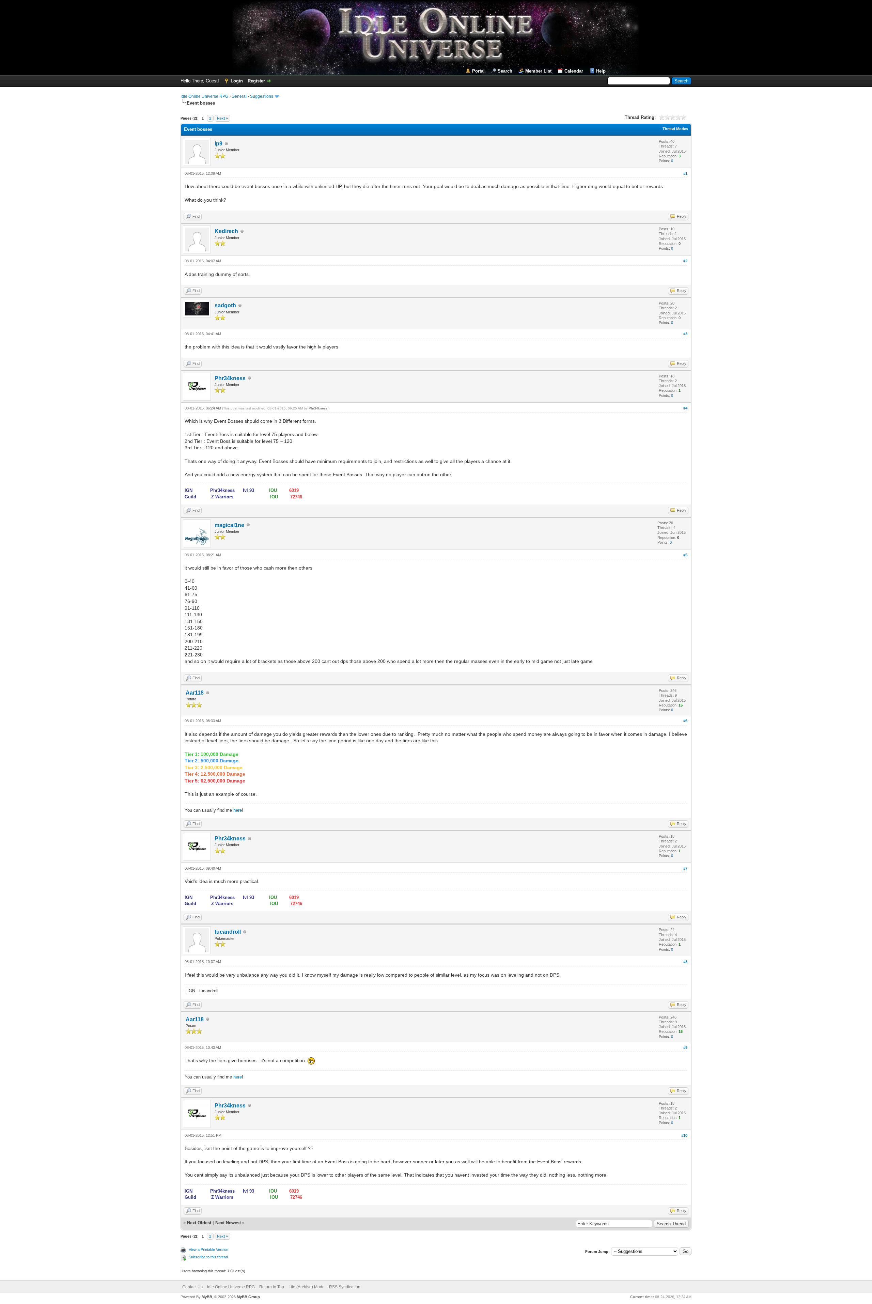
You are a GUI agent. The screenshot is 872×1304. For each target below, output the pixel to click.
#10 (684, 1135)
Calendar (573, 71)
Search (505, 71)
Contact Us (192, 1287)
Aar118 (195, 693)
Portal (478, 71)
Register (256, 80)
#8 (685, 962)
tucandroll (228, 932)
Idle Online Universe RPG (204, 96)
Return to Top (271, 1287)
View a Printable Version (208, 1249)
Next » (222, 118)
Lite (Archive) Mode (307, 1287)
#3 (685, 334)
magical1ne (229, 525)
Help (601, 71)
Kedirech (226, 231)
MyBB (207, 1297)
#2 (685, 261)
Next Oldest (199, 1222)
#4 (685, 408)
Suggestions (261, 96)
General (239, 96)
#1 (685, 173)
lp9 (218, 143)
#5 (685, 555)
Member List (538, 71)
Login (237, 80)
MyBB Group (248, 1297)
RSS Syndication (344, 1287)
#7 (685, 868)
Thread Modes (675, 129)
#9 (685, 1047)
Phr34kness (230, 378)
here (237, 810)
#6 (685, 721)
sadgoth (225, 305)
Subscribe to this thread (208, 1257)
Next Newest (228, 1222)
